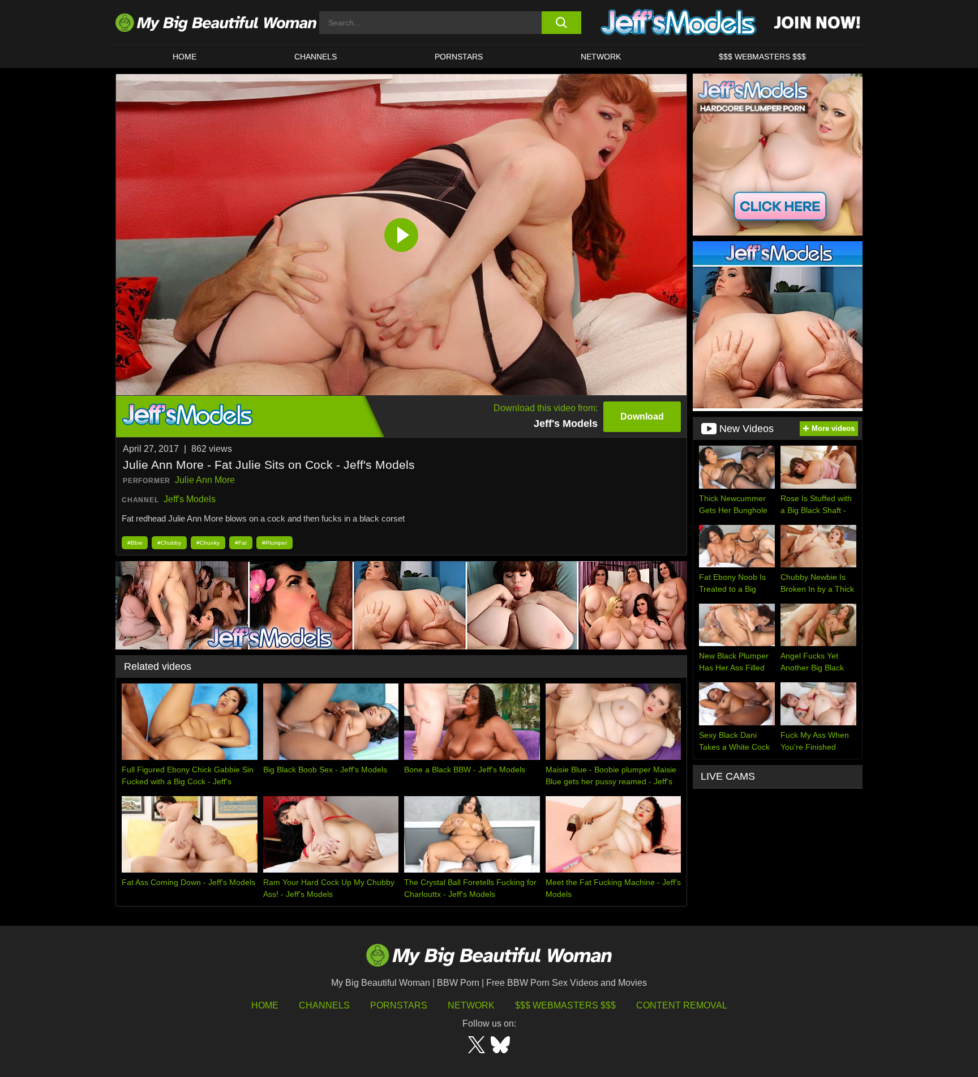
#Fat (241, 543)
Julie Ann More (205, 480)
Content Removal (681, 1005)
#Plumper (274, 543)
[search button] (561, 22)
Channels (324, 1005)
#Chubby (169, 543)
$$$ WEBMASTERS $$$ (762, 56)
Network (601, 56)
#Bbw (134, 543)
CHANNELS (315, 56)
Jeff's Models (190, 499)
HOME (184, 56)
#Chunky (208, 543)
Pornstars (459, 56)
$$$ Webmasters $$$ (565, 1005)
